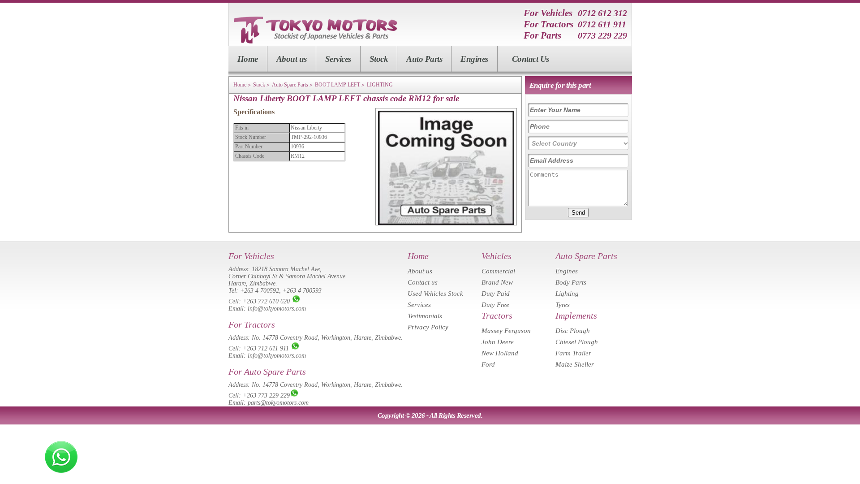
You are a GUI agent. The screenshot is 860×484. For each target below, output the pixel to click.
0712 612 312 (602, 13)
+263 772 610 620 (266, 301)
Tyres (562, 304)
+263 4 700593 (302, 290)
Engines (474, 59)
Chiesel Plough (576, 342)
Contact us (423, 282)
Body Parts (570, 282)
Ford (488, 364)
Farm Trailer (573, 353)
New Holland (500, 353)
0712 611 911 (602, 24)
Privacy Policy (428, 327)
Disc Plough (572, 330)
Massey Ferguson (506, 330)
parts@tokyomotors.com (278, 402)
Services (338, 59)
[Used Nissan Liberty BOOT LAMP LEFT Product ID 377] (446, 223)
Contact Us (530, 59)
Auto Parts (424, 59)
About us (291, 59)
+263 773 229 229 (266, 395)
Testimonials (425, 316)
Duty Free (495, 304)
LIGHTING (380, 85)
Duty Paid (496, 293)
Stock (379, 59)
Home (247, 59)
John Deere (498, 342)
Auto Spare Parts (290, 85)
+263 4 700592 (259, 290)
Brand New (497, 282)
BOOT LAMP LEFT (337, 85)
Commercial (498, 271)
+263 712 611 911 (266, 348)
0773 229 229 (602, 35)
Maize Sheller (574, 364)
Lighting (567, 293)
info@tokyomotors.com (277, 308)
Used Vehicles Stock (435, 293)
